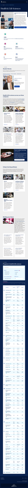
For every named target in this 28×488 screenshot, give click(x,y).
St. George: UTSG (7, 274)
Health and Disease (8, 363)
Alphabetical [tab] (5, 281)
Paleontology (7, 431)
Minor (16, 274)
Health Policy (7, 367)
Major (16, 273)
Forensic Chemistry (8, 351)
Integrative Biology (8, 378)
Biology (6, 320)
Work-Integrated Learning (8, 278)
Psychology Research (8, 467)
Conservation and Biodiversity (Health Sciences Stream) (8, 343)
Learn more (5, 124)
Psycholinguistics (12, 102)
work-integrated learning (20, 221)
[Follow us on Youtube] (24, 478)
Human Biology (7, 369)
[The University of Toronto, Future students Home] (3, 2)
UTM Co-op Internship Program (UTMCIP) (18, 248)
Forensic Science (7, 354)
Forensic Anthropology (8, 348)
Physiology (7, 444)
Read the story (17, 86)
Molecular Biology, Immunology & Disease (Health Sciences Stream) (8, 415)
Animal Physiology (8, 290)
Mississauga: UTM (7, 271)
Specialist (17, 272)
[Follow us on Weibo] (26, 478)
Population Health (8, 451)
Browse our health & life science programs (20, 27)
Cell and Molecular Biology (9, 335)
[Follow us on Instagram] (22, 478)
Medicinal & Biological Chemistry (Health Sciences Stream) (8, 394)
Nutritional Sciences (8, 428)
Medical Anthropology (8, 388)
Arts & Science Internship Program (19, 235)
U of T (7, 133)
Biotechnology (7, 332)
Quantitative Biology (8, 472)
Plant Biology (7, 446)
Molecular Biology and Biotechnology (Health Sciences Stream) (8, 408)
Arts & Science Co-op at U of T (8, 235)
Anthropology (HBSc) (8, 292)
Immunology (7, 376)
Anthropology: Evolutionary (9, 294)
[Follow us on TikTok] (25, 478)
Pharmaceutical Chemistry (9, 436)
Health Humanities (8, 365)
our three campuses (21, 98)
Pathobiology (7, 434)
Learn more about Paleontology (19, 159)
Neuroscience (7, 422)
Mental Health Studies (8, 397)
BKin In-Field (7, 248)
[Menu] (26, 2)
